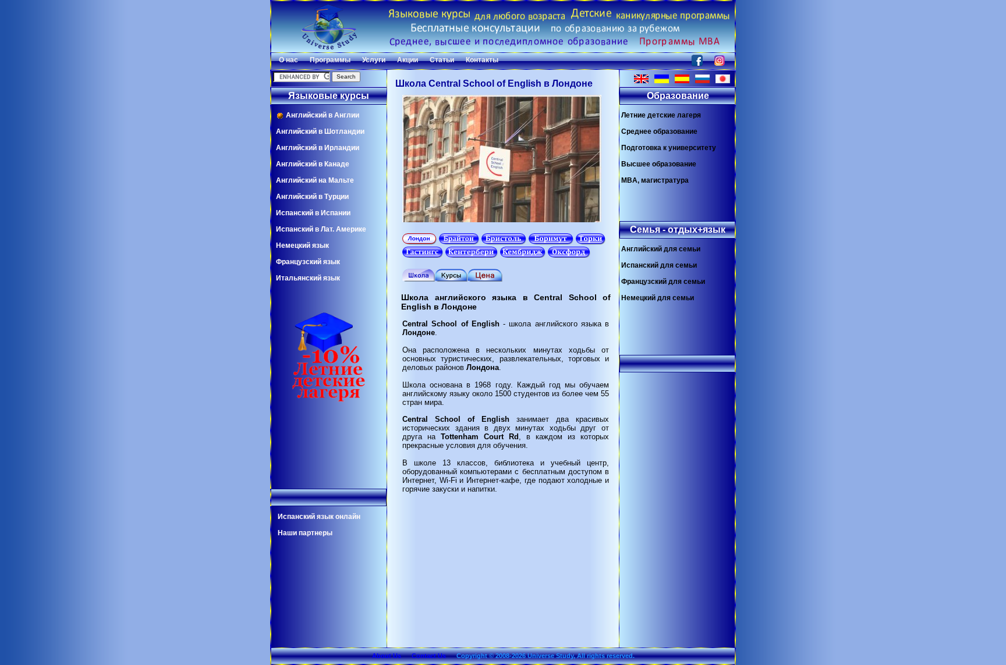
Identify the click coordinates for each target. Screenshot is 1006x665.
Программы (330, 60)
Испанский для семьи (659, 265)
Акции (407, 60)
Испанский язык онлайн (319, 517)
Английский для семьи (660, 249)
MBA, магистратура (655, 180)
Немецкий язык (302, 245)
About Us (386, 655)
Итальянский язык (308, 278)
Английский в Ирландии (317, 148)
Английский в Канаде (312, 164)
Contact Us (429, 655)
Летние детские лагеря (661, 115)
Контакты (482, 60)
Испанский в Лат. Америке (321, 229)
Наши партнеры (305, 533)
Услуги (373, 60)
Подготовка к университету (668, 148)
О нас (288, 60)
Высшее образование (658, 164)
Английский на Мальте (315, 180)
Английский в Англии (321, 115)
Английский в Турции (312, 197)
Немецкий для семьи (657, 298)
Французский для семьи (663, 282)
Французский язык (308, 262)
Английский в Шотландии (320, 131)
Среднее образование (659, 131)
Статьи (442, 60)
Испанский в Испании (313, 213)
